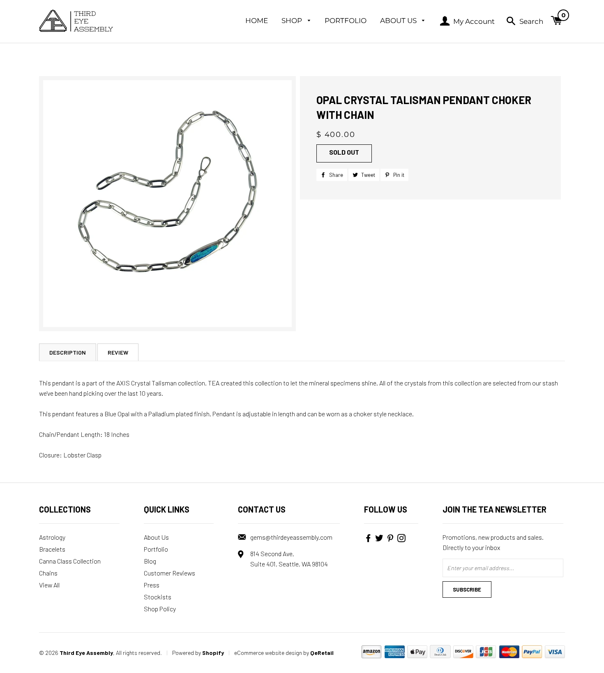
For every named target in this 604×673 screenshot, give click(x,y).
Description (67, 352)
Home (256, 20)
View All (49, 585)
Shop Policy (160, 609)
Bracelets (52, 549)
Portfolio (346, 20)
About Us (399, 20)
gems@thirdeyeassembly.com (291, 537)
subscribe (467, 589)
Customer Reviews (169, 573)
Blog (150, 561)
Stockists (157, 597)
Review (118, 352)
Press (151, 585)
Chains (48, 573)
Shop (292, 20)
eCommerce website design (268, 652)
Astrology (52, 537)
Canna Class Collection (70, 561)
